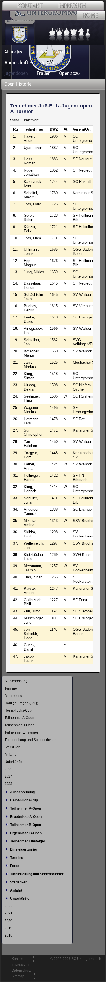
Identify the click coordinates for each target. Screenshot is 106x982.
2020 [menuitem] (8, 921)
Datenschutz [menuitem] (21, 970)
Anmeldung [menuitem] (13, 696)
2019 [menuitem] (8, 928)
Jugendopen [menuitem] (16, 73)
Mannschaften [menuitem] (18, 62)
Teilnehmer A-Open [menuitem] (19, 718)
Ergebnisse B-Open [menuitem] (26, 833)
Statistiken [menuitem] (12, 747)
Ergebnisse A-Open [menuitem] (26, 817)
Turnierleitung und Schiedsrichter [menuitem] (30, 740)
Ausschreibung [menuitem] (16, 681)
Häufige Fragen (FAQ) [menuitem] (21, 703)
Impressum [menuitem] (20, 964)
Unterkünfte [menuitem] (13, 762)
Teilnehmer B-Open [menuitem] (19, 725)
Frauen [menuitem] (43, 73)
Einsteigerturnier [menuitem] (23, 849)
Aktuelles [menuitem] (13, 52)
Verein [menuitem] (61, 52)
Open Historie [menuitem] (17, 84)
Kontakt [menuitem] (17, 959)
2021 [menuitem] (8, 913)
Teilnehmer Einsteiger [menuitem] (21, 732)
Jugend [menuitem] (48, 62)
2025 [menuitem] (8, 769)
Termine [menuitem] (39, 52)
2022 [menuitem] (8, 906)
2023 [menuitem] (8, 784)
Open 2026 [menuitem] (69, 73)
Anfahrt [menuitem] (10, 754)
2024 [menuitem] (8, 777)
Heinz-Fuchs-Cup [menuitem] (18, 710)
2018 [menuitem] (8, 935)
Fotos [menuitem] (14, 866)
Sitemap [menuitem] (18, 976)
